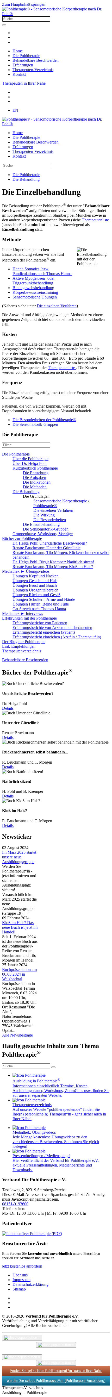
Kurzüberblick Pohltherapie (35, 468)
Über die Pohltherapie (30, 459)
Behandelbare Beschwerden (36, 60)
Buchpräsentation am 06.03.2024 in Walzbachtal (19, 974)
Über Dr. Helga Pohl (30, 463)
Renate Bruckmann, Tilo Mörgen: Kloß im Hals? (53, 566)
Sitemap (19, 1289)
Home (18, 51)
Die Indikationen (37, 482)
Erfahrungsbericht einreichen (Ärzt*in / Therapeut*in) (57, 637)
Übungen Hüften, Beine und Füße (41, 604)
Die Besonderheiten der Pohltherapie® (44, 419)
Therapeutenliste (95, 220)
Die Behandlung (26, 491)
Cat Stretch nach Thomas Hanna (39, 609)
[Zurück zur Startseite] (56, 13)
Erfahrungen (23, 65)
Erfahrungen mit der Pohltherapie (29, 618)
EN (15, 110)
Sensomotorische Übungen (35, 297)
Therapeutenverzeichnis (21, 651)
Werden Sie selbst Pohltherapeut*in (56, 1380)
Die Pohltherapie (26, 55)
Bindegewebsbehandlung (33, 287)
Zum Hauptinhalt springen (23, 4)
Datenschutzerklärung (30, 1284)
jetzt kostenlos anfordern (22, 1266)
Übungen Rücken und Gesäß (36, 595)
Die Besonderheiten (49, 519)
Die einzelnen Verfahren (57, 306)
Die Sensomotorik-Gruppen (35, 424)
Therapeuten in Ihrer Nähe (24, 83)
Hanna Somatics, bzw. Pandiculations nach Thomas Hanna (42, 271)
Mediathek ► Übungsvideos (25, 571)
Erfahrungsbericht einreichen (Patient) (44, 632)
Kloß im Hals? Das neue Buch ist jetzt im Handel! (20, 927)
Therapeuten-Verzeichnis (33, 69)
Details (8, 708)
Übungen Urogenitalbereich (35, 590)
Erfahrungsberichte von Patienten (40, 623)
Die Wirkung (44, 515)
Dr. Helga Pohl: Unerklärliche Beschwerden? (50, 543)
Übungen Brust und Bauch (35, 585)
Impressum (21, 1279)
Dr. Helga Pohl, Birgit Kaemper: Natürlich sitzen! (53, 562)
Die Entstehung (35, 473)
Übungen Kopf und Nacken (36, 576)
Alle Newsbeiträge (17, 1035)
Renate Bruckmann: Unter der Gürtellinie (46, 548)
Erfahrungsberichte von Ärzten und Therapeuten (52, 627)
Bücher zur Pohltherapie (22, 538)
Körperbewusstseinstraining (35, 292)
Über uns (20, 1275)
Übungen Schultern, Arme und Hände (44, 599)
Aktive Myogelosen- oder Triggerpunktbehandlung (34, 280)
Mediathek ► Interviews (22, 613)
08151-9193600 (15, 1204)
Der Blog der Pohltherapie (23, 641)
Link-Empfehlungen (18, 646)
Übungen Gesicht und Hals (35, 580)
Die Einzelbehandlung (41, 524)
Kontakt (19, 74)
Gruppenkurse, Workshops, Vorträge (43, 534)
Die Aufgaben (34, 477)
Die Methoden (35, 487)
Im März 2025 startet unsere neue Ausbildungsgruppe (19, 857)
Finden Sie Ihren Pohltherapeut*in (56, 1370)
